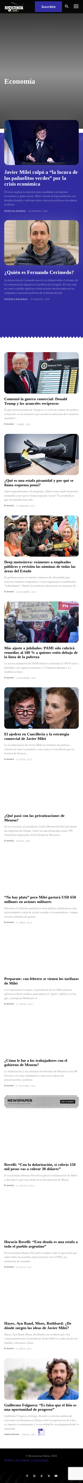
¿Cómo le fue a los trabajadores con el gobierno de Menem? (35, 1062)
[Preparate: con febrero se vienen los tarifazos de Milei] (41, 953)
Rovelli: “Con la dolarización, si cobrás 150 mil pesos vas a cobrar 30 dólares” (40, 1166)
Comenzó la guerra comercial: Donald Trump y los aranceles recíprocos (35, 401)
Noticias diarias (15, 211)
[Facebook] (27, 1476)
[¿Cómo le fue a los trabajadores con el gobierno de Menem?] (41, 1034)
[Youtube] (56, 1476)
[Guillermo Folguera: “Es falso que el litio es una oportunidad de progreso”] (41, 1379)
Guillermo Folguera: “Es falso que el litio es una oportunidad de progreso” (40, 1407)
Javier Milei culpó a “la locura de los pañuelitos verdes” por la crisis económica (41, 178)
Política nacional (16, 299)
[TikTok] (41, 1476)
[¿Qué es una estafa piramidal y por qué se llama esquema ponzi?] (41, 454)
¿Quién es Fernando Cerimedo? (39, 272)
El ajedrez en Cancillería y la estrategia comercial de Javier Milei (36, 736)
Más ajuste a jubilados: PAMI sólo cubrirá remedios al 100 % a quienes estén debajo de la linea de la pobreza (41, 652)
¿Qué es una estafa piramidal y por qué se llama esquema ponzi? (38, 482)
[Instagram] (34, 1476)
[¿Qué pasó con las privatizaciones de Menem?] (41, 789)
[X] (48, 1476)
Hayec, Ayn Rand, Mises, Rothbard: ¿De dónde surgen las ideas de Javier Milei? (37, 1325)
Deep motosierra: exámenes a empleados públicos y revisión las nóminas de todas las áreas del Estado (40, 566)
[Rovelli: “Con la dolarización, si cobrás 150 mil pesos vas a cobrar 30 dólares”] (41, 1138)
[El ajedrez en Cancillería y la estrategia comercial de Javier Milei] (41, 708)
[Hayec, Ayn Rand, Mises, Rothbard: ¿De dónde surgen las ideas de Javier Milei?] (41, 1297)
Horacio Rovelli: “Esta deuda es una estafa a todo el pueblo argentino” (41, 1244)
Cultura (53, 46)
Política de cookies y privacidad (26, 1460)
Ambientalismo (17, 46)
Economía (9, 424)
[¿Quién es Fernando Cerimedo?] (41, 242)
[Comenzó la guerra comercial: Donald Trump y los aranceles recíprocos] (41, 373)
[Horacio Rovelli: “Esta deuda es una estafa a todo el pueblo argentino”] (41, 1216)
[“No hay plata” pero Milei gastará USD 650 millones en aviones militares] (41, 871)
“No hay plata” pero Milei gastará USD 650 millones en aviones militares (40, 899)
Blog (38, 46)
